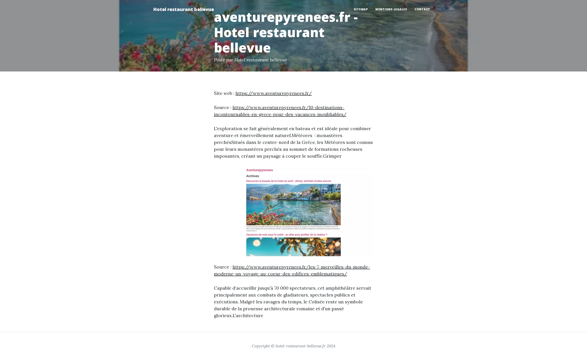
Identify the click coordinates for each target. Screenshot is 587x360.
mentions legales (391, 9)
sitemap (361, 9)
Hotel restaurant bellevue (183, 9)
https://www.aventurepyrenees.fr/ (273, 93)
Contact (422, 9)
